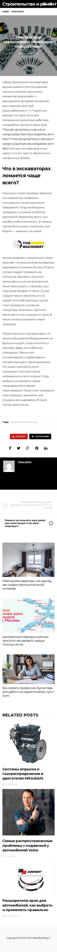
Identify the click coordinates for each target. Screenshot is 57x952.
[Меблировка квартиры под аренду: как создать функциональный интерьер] (28, 560)
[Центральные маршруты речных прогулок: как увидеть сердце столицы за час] (28, 615)
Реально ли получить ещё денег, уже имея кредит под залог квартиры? (25, 523)
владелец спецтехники (24, 422)
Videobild (24, 462)
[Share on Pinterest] (37, 448)
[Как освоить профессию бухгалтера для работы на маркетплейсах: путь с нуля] (28, 669)
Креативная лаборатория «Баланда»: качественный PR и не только (31, 505)
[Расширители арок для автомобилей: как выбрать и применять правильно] (28, 878)
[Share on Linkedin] (46, 448)
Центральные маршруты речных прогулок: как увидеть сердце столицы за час (25, 640)
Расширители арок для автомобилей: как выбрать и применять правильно (27, 905)
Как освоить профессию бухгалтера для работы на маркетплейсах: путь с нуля (28, 691)
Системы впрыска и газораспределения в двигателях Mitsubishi (22, 774)
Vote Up (20, 436)
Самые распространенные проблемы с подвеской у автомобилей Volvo (27, 845)
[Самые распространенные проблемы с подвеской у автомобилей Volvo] (28, 812)
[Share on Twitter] (18, 448)
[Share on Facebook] (10, 448)
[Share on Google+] (27, 448)
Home (5, 11)
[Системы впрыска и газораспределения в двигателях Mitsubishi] (28, 743)
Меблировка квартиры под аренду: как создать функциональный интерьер (27, 584)
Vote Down (42, 436)
